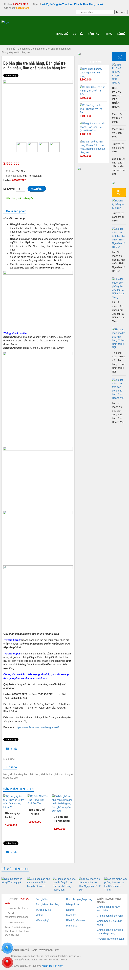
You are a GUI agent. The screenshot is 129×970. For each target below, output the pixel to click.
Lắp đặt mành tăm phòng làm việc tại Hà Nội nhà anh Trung (118, 312)
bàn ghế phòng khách (36, 774)
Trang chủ (62, 33)
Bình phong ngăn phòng (79, 899)
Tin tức (108, 33)
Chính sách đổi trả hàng (110, 915)
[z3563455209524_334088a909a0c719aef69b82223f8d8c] (32, 147)
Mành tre (71, 915)
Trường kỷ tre (43, 909)
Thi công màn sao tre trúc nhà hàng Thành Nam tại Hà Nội (118, 362)
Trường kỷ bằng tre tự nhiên (118, 147)
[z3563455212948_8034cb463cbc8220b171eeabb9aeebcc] (43, 147)
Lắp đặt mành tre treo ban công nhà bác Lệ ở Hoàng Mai (118, 412)
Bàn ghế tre (42, 899)
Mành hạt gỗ (42, 920)
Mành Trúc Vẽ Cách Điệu (118, 133)
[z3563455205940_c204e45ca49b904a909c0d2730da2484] (38, 109)
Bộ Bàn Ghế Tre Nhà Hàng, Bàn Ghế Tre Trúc (37, 812)
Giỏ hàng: (16, 7)
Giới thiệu (78, 33)
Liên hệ (121, 33)
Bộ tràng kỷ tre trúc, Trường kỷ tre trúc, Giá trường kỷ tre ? (14, 815)
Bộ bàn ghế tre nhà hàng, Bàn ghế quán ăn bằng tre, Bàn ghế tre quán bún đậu (62, 819)
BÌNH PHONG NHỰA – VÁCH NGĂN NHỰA (116, 97)
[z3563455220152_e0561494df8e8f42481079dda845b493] (54, 147)
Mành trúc (71, 925)
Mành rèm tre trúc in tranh (117, 118)
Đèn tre (70, 909)
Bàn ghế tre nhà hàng (47, 904)
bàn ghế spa (55, 774)
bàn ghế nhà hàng (13, 774)
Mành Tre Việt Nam (52, 965)
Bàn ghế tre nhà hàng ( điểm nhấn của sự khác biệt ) (119, 166)
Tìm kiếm (121, 12)
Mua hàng (36, 188)
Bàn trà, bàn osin (75, 920)
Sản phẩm (93, 33)
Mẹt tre (39, 915)
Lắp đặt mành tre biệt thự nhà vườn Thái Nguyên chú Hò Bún (118, 262)
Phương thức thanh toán (110, 938)
